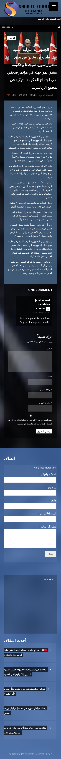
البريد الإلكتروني (46, 389)
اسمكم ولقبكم (47, 474)
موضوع (51, 487)
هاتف (52, 500)
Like (13, 94)
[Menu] (53, 6)
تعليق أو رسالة (47, 526)
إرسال (50, 554)
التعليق (49, 348)
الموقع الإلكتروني (45, 402)
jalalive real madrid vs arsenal (42, 304)
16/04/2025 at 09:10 (41, 312)
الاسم (50, 376)
